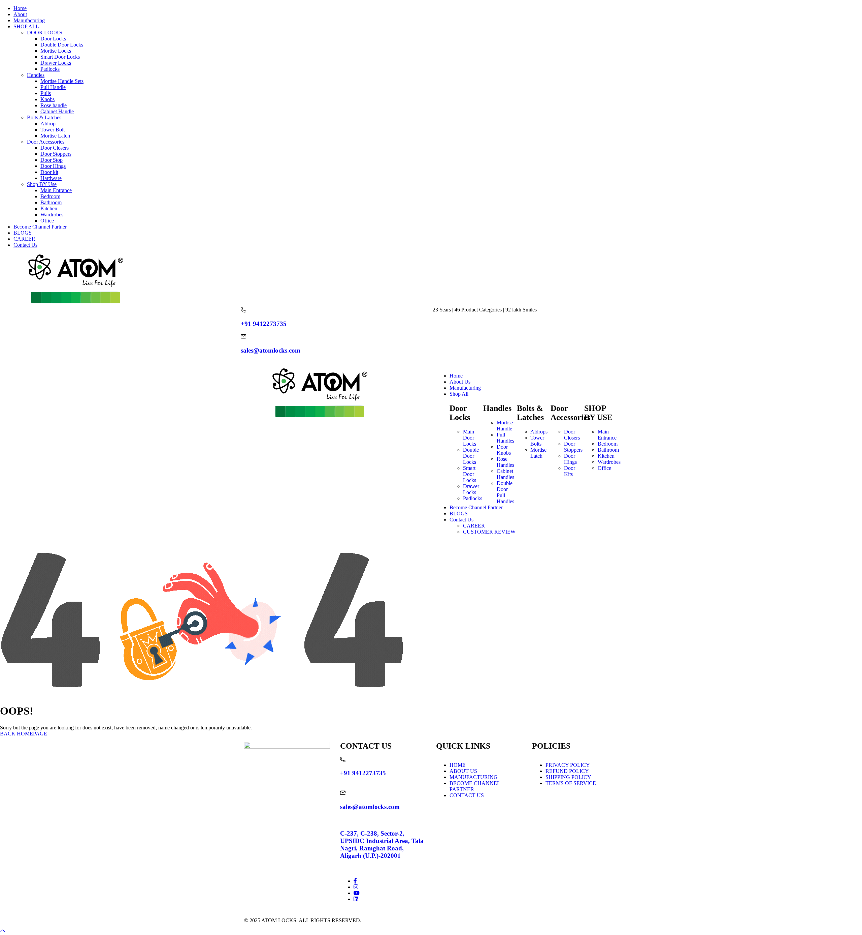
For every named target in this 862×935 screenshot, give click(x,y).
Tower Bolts (537, 441)
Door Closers (54, 148)
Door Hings (53, 166)
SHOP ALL (26, 26)
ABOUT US (463, 771)
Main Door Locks (469, 438)
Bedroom (50, 196)
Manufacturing (29, 20)
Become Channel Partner (40, 227)
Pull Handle (53, 87)
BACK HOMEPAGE (23, 733)
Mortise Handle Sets (62, 81)
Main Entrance (56, 190)
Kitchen (48, 208)
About (20, 14)
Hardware (51, 178)
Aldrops (539, 431)
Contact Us (25, 245)
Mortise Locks (55, 51)
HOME (458, 765)
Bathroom (51, 202)
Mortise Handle (505, 425)
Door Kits (569, 471)
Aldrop (48, 123)
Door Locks (53, 38)
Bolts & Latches (44, 117)
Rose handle (53, 105)
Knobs (47, 99)
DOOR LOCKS (44, 32)
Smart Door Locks (60, 57)
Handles (35, 75)
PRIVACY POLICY (567, 765)
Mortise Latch (55, 136)
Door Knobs (504, 450)
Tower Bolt (52, 129)
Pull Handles (505, 438)
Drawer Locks (55, 63)
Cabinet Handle (57, 111)
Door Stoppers (55, 154)
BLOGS (22, 233)
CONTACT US (467, 795)
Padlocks (50, 69)
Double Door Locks (61, 45)
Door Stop (51, 160)
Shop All (459, 394)
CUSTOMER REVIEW (489, 532)
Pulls (45, 93)
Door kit (49, 172)
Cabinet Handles (505, 474)
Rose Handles (505, 462)
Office (47, 220)
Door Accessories (45, 142)
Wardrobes (51, 214)
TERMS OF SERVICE (570, 783)
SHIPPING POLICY (568, 777)
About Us (460, 382)
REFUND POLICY (567, 771)
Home (20, 8)
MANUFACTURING (474, 777)
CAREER (24, 239)
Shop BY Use (42, 184)
